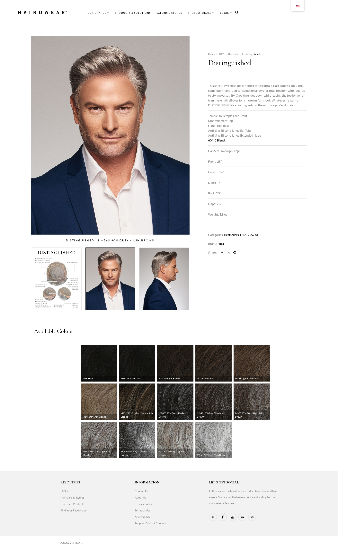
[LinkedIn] (228, 252)
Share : (212, 252)
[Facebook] (222, 252)
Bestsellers (234, 54)
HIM (221, 54)
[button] (237, 13)
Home (211, 54)
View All (253, 235)
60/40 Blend (216, 140)
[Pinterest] (234, 252)
